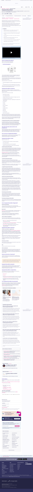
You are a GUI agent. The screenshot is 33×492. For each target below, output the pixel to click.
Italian (16, 381)
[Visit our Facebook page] (27, 464)
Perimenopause (14, 439)
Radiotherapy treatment (5, 152)
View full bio (10, 363)
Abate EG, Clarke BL (6, 358)
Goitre (3, 444)
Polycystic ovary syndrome (14, 441)
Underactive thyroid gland (5, 18)
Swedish (9, 382)
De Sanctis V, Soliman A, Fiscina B (8, 355)
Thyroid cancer (11, 18)
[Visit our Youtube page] (28, 464)
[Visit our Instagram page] (31, 464)
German (10, 381)
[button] (11, 69)
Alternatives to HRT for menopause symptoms (6, 440)
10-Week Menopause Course (6, 433)
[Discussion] (7, 13)
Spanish (12, 381)
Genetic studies (5, 224)
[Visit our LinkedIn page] (29, 464)
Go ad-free (30, 0)
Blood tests (3, 210)
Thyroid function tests (15, 445)
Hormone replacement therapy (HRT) (6, 446)
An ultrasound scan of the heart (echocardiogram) (9, 222)
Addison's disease (5, 436)
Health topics (3, 8)
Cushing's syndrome (6, 441)
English (8, 381)
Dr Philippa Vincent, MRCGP (7, 387)
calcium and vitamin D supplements (15, 230)
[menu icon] (32, 7)
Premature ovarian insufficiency (14, 444)
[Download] (2, 13)
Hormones (7, 8)
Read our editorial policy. (6, 456)
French (14, 381)
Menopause (13, 434)
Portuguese (18, 381)
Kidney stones (5, 273)
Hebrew (4, 382)
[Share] (4, 13)
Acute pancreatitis (5, 435)
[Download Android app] (25, 459)
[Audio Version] (9, 13)
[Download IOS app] (20, 459)
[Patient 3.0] (1, 7)
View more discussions (4, 407)
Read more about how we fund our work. (14, 476)
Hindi (2, 382)
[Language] (6, 13)
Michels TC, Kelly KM (6, 353)
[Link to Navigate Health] (12, 481)
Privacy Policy (11, 427)
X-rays (5, 220)
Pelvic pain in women (15, 438)
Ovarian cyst (14, 435)
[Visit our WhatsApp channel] (26, 464)
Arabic (6, 382)
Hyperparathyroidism (16, 18)
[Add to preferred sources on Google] (11, 13)
